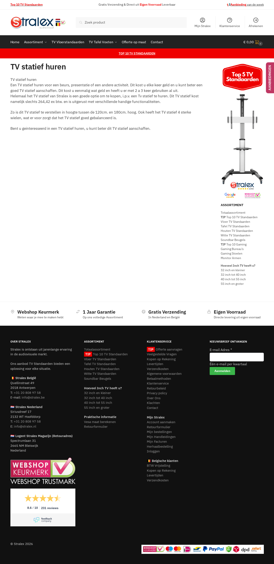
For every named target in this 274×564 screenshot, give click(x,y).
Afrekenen (256, 26)
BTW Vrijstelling (158, 465)
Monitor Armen (231, 258)
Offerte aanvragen (168, 349)
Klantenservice (229, 26)
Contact (152, 408)
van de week (247, 4)
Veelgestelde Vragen (162, 354)
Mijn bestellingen (159, 432)
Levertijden (155, 364)
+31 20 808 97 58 (27, 393)
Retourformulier (96, 427)
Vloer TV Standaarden (235, 222)
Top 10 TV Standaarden (239, 217)
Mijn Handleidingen (161, 437)
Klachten (153, 403)
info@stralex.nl (25, 426)
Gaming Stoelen (231, 253)
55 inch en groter (232, 284)
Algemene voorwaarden (164, 374)
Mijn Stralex (203, 26)
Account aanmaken (161, 422)
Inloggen (153, 451)
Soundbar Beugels (233, 240)
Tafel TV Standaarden (235, 226)
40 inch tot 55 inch (233, 279)
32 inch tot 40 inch (233, 275)
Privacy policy (157, 393)
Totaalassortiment (233, 213)
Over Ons (154, 398)
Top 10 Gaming (233, 244)
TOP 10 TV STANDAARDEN (137, 53)
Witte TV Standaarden (235, 235)
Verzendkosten (158, 369)
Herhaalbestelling (160, 446)
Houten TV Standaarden (237, 231)
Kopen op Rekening (161, 359)
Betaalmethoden (159, 379)
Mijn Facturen (157, 441)
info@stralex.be (33, 397)
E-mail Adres (221, 350)
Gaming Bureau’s (232, 249)
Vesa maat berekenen (100, 422)
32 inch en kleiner (233, 270)
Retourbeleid (156, 388)
